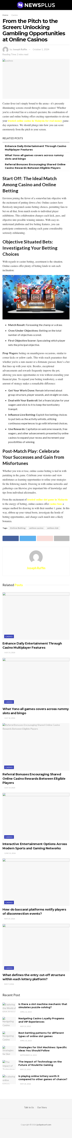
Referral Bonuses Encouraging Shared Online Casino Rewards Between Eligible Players (34, 778)
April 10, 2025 (26, 1041)
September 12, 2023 (28, 1055)
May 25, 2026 (9, 919)
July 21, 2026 (9, 652)
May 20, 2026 (25, 1084)
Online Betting (17, 528)
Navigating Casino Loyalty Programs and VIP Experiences (41, 1020)
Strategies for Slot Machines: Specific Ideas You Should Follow (42, 1049)
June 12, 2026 (10, 853)
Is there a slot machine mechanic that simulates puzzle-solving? (42, 1006)
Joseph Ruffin (20, 49)
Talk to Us (29, 1107)
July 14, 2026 (9, 788)
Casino (14, 15)
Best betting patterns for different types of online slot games (41, 1034)
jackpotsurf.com (44, 1124)
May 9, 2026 (9, 984)
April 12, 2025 (26, 1012)
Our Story (42, 1107)
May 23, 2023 (25, 1069)
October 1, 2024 (41, 49)
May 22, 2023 (25, 1026)
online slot (52, 528)
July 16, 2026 (9, 718)
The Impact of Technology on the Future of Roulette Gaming (40, 1063)
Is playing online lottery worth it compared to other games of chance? (42, 1078)
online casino (36, 528)
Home (5, 15)
